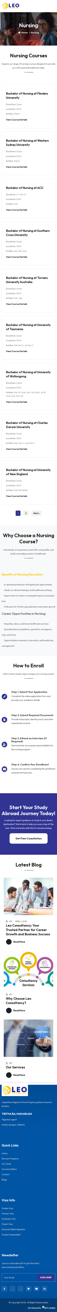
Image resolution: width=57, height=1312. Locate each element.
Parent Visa (7, 1224)
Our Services (15, 1067)
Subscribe (46, 1277)
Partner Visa (8, 1213)
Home (24, 32)
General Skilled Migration (13, 1229)
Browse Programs (10, 1158)
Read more (19, 941)
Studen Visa (7, 1208)
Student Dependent (11, 1234)
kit (10, 921)
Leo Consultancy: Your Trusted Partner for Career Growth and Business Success (28, 929)
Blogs (4, 1179)
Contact (6, 1174)
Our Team (6, 1163)
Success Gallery (9, 1169)
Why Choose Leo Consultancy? (18, 1000)
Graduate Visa (8, 1218)
